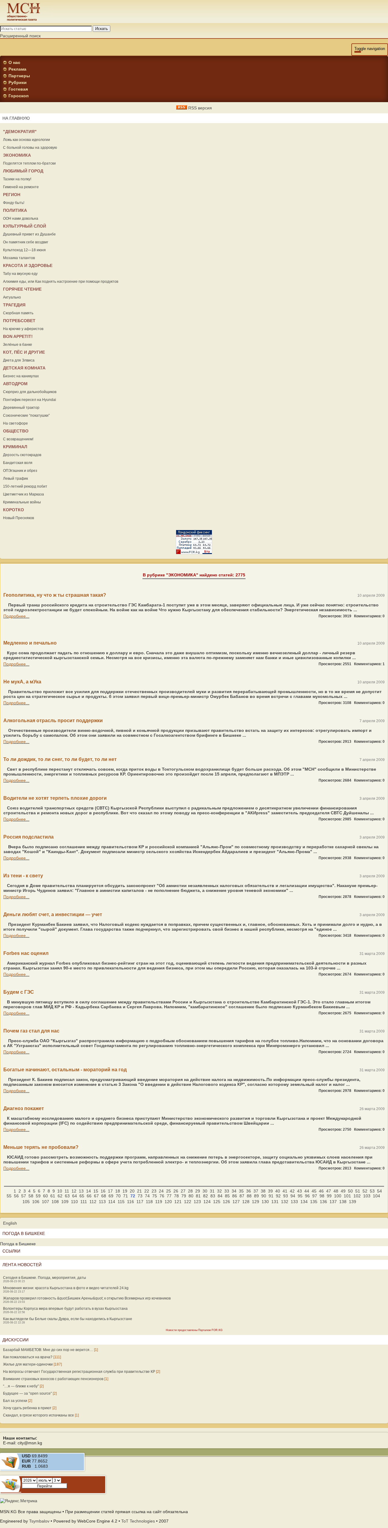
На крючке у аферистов (23, 329)
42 (292, 1191)
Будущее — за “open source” (27, 1393)
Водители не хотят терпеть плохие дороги (55, 798)
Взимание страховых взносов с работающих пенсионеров (53, 1379)
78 (176, 1195)
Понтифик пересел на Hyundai (29, 400)
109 (65, 1201)
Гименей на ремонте (21, 187)
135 (313, 1201)
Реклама (17, 69)
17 (110, 1191)
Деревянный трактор (21, 407)
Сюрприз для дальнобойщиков (29, 392)
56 (16, 1195)
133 (294, 1201)
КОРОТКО (13, 509)
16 (103, 1191)
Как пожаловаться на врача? (27, 1357)
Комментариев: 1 (369, 664)
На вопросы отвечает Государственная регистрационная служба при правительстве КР (79, 1372)
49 (343, 1191)
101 (347, 1195)
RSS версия (199, 107)
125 (216, 1201)
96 (307, 1195)
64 (74, 1195)
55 (9, 1195)
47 (328, 1191)
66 (89, 1195)
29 (197, 1191)
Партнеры (19, 75)
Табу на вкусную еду (20, 274)
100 (337, 1195)
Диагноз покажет (23, 1108)
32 (219, 1191)
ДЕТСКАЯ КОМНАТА (24, 367)
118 (149, 1201)
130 (265, 1201)
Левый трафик (15, 478)
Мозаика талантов (19, 258)
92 (278, 1195)
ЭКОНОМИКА (17, 155)
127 (236, 1201)
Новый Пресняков (18, 518)
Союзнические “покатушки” (26, 415)
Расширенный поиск (20, 35)
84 (220, 1195)
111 (83, 1201)
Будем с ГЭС (18, 992)
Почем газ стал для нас (31, 1030)
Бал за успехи (15, 1401)
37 (255, 1191)
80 (191, 1195)
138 (342, 1201)
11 (67, 1191)
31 (212, 1191)
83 (212, 1195)
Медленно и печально (30, 643)
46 (321, 1191)
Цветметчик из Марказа (23, 494)
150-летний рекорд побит (25, 486)
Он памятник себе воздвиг (25, 242)
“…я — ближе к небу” (21, 1386)
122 (187, 1201)
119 (158, 1201)
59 (38, 1195)
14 (88, 1191)
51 (357, 1191)
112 (92, 1201)
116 (130, 1201)
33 (226, 1191)
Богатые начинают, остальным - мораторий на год (65, 1069)
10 (59, 1191)
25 (168, 1191)
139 (352, 1201)
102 (357, 1195)
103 (366, 1195)
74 (147, 1195)
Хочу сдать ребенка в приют (27, 1408)
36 (248, 1191)
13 (81, 1191)
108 (55, 1201)
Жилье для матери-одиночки (28, 1364)
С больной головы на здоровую (30, 147)
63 (67, 1195)
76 (161, 1195)
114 (111, 1201)
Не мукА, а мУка (22, 681)
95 (300, 1195)
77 (169, 1195)
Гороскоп (18, 95)
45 (314, 1191)
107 (45, 1201)
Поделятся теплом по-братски (29, 163)
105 (26, 1201)
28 (190, 1191)
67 (96, 1195)
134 (304, 1201)
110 (74, 1201)
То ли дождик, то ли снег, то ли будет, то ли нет (60, 759)
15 (95, 1191)
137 (333, 1201)
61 (52, 1195)
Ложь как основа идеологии (26, 140)
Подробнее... (16, 616)
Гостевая (18, 89)
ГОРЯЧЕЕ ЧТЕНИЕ (22, 289)
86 (234, 1195)
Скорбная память (18, 313)
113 (102, 1201)
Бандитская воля (17, 463)
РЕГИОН (11, 194)
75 (154, 1195)
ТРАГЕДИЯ (14, 304)
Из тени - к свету (23, 875)
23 (154, 1191)
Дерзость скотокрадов (22, 455)
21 (139, 1191)
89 (256, 1195)
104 (376, 1195)
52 (365, 1191)
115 (121, 1201)
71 (125, 1195)
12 (74, 1191)
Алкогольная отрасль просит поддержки (53, 720)
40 (277, 1191)
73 (140, 1195)
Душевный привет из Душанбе (29, 234)
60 (45, 1195)
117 (139, 1201)
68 (103, 1195)
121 (178, 1201)
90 (263, 1195)
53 (372, 1191)
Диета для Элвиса (19, 360)
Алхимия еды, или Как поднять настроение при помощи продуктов (60, 281)
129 (255, 1201)
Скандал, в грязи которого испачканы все (38, 1415)
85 (227, 1195)
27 (183, 1191)
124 (207, 1201)
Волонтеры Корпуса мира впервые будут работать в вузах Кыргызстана (65, 1308)
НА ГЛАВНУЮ (16, 118)
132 (284, 1201)
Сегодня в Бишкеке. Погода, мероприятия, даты (44, 1278)
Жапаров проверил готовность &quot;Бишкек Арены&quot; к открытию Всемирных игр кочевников (87, 1298)
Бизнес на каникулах (21, 376)
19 (124, 1191)
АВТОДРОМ (15, 383)
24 (161, 1191)
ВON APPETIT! (18, 336)
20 (132, 1191)
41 (285, 1191)
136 (323, 1201)
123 (197, 1201)
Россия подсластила (28, 836)
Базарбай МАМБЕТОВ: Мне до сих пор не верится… (48, 1350)
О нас (14, 62)
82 (205, 1195)
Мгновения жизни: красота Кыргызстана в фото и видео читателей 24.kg (66, 1288)
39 (270, 1191)
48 (335, 1191)
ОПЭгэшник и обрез (20, 471)
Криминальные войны (22, 502)
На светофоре (15, 423)
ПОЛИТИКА (15, 210)
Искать (101, 28)
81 (198, 1195)
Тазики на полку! (17, 179)
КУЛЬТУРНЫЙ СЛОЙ (24, 226)
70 (118, 1195)
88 (249, 1195)
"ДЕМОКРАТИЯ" (20, 131)
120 (168, 1201)
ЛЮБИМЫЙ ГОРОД (23, 170)
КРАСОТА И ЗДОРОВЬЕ (27, 265)
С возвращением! (18, 439)
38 (263, 1191)
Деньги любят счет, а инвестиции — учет (52, 914)
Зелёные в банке (17, 344)
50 (350, 1191)
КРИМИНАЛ (15, 446)
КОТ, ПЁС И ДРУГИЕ (24, 352)
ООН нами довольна (20, 218)
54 (379, 1191)
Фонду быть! (13, 203)
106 (35, 1201)
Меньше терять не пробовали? (41, 1147)
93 (285, 1195)
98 (321, 1195)
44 (306, 1191)
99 (329, 1195)
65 (81, 1195)
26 (175, 1191)
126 (226, 1201)
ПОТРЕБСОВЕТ (19, 320)
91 (271, 1195)
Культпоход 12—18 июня (24, 250)
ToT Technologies (138, 1521)
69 (111, 1195)
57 (23, 1195)
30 (204, 1191)
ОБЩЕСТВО (15, 431)
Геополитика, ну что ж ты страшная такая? (54, 595)
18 (117, 1191)
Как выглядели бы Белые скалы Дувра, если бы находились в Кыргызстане (67, 1319)
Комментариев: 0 (369, 616)
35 (241, 1191)
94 (292, 1195)
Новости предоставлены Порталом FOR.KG (194, 1330)
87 (241, 1195)
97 (314, 1195)
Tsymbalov (39, 1521)
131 (275, 1201)
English (10, 1223)
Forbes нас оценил (25, 953)
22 (146, 1191)
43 (299, 1191)
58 (30, 1195)
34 (234, 1191)
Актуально (12, 297)
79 (183, 1195)
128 (245, 1201)
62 (60, 1195)
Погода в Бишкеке (18, 1243)
